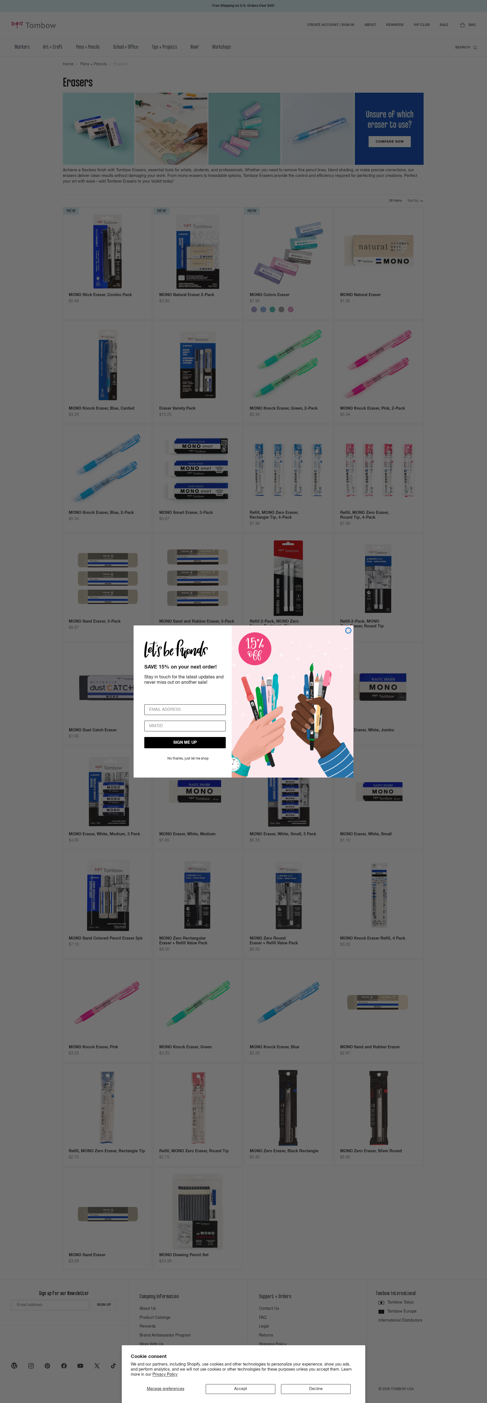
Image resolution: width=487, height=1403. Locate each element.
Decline (316, 1389)
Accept (240, 1389)
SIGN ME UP (185, 743)
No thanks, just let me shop (188, 758)
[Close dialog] (348, 630)
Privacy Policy (165, 1375)
